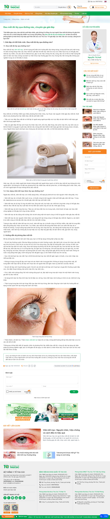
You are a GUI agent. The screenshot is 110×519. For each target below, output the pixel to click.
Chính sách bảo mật (9, 490)
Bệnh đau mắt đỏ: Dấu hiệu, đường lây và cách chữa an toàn (94, 88)
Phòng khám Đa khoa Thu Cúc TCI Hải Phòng (89, 492)
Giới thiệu (8, 13)
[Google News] (23, 497)
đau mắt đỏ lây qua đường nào (55, 34)
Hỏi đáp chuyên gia (51, 13)
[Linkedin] (12, 497)
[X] (8, 497)
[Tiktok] (20, 497)
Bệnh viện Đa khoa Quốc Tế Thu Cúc (53, 472)
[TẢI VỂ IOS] (6, 507)
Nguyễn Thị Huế (94, 57)
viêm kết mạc (18, 49)
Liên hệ (84, 13)
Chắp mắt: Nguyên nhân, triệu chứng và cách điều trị (99, 118)
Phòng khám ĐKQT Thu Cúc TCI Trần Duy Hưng (90, 472)
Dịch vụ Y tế (29, 13)
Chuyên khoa (18, 13)
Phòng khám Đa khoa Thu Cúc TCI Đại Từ (52, 492)
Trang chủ (6, 19)
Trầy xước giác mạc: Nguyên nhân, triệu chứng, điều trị (99, 144)
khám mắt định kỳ (31, 340)
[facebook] (29, 366)
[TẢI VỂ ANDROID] (14, 507)
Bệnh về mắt (25, 19)
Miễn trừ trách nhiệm (9, 487)
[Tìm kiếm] (69, 7)
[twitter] (32, 366)
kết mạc (24, 109)
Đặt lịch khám (94, 63)
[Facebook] (5, 497)
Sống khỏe (38, 13)
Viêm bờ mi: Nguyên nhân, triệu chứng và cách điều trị (99, 111)
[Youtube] (16, 497)
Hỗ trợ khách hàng (66, 13)
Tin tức (77, 13)
